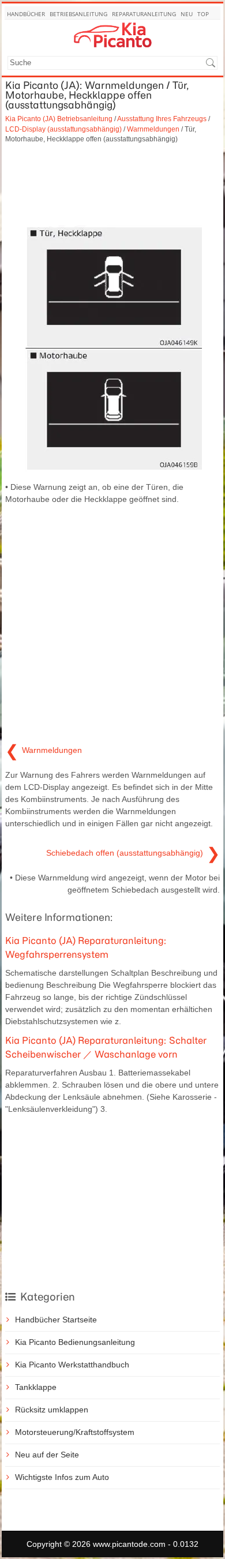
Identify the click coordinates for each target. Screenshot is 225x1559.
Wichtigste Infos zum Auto (62, 1477)
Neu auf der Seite (47, 1454)
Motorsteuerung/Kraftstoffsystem (74, 1432)
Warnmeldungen (153, 129)
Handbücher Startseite (56, 1319)
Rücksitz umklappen (51, 1409)
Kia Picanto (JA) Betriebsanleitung (58, 118)
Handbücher (26, 14)
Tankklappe (36, 1387)
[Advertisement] (112, 184)
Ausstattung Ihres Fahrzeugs (162, 118)
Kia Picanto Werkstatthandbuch (72, 1364)
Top (203, 14)
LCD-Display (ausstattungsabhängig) (63, 129)
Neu (187, 14)
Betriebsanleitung (78, 14)
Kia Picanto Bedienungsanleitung (75, 1342)
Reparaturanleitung (144, 14)
